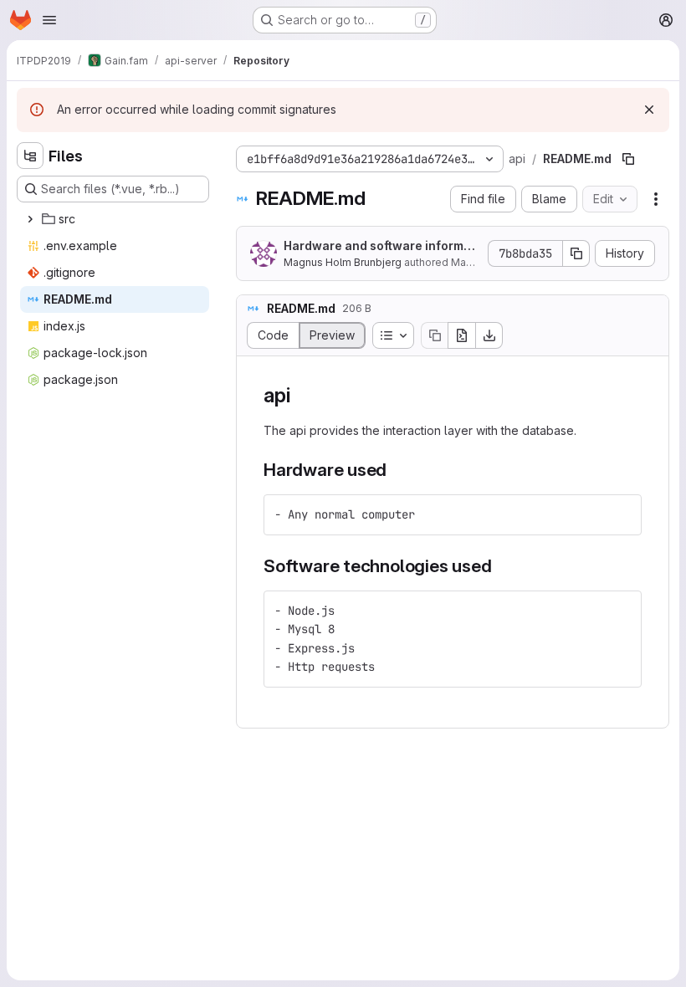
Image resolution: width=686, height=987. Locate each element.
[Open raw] (461, 335)
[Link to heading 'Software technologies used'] (501, 565)
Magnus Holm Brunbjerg (343, 262)
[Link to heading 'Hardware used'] (396, 469)
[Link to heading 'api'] (300, 395)
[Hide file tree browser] (30, 155)
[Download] (489, 335)
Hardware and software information (381, 246)
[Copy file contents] (434, 335)
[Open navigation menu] (49, 20)
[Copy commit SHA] (576, 253)
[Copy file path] (628, 159)
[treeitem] (114, 219)
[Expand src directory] (30, 219)
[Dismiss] (649, 110)
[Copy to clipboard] (621, 514)
